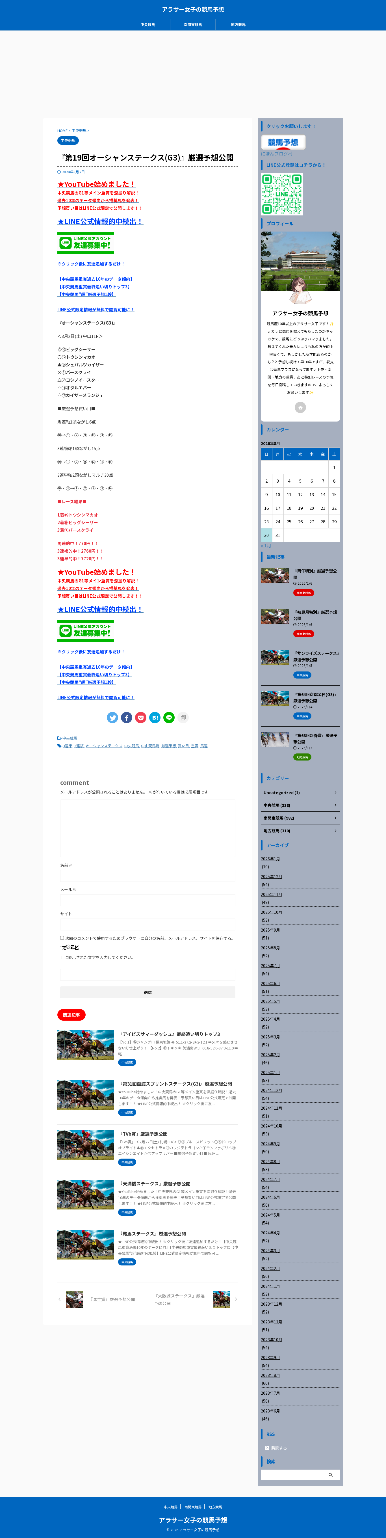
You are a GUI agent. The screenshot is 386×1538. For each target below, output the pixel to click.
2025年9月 (270, 930)
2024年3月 (270, 1250)
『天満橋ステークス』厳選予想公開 (154, 1183)
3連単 (67, 745)
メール (68, 889)
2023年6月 (270, 1411)
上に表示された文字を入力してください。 (97, 957)
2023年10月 (271, 1339)
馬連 (204, 745)
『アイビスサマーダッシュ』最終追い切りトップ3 (169, 1034)
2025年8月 (270, 948)
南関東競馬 (193, 24)
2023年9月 (270, 1357)
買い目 (183, 745)
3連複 (79, 745)
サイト (66, 914)
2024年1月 (270, 1286)
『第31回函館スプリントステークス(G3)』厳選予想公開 (175, 1083)
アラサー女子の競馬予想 (193, 9)
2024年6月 (270, 1197)
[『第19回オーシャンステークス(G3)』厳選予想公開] (155, 717)
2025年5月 (270, 1001)
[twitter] (112, 717)
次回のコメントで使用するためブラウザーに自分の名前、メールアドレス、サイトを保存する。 (150, 938)
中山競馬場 (150, 745)
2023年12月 (271, 1304)
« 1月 (266, 545)
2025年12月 (271, 876)
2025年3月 (270, 1037)
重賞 (194, 745)
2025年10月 (271, 912)
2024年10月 (271, 1126)
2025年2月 (270, 1054)
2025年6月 (270, 983)
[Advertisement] (193, 73)
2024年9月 (270, 1143)
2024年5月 (270, 1215)
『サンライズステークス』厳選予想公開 (316, 656)
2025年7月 (270, 965)
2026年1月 (270, 858)
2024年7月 (270, 1179)
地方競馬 (238, 24)
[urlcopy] (183, 717)
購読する (278, 1448)
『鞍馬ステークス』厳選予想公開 (152, 1233)
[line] (169, 717)
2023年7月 (270, 1393)
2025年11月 (271, 894)
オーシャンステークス (104, 745)
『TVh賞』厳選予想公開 (143, 1133)
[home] (300, 407)
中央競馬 (147, 24)
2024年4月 (270, 1232)
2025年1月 (270, 1072)
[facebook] (126, 717)
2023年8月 (270, 1375)
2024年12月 (271, 1090)
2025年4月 (270, 1019)
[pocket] (140, 717)
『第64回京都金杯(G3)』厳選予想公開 (315, 697)
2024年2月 (270, 1268)
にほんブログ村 (276, 153)
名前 (66, 865)
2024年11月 (271, 1108)
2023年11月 (271, 1322)
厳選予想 (168, 745)
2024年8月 (270, 1161)
